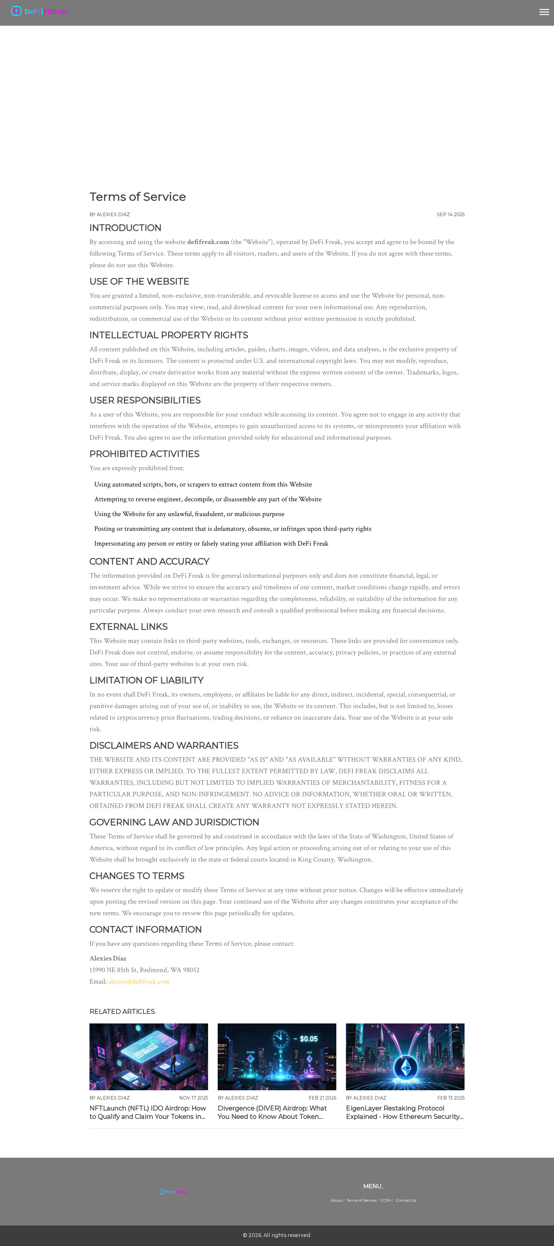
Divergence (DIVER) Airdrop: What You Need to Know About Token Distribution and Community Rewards (272, 1112)
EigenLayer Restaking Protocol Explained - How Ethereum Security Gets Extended (403, 1112)
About (336, 1200)
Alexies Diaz (113, 214)
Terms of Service (361, 1200)
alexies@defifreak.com (139, 981)
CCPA (385, 1200)
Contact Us (406, 1200)
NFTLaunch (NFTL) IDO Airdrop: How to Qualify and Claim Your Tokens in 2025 (147, 1112)
